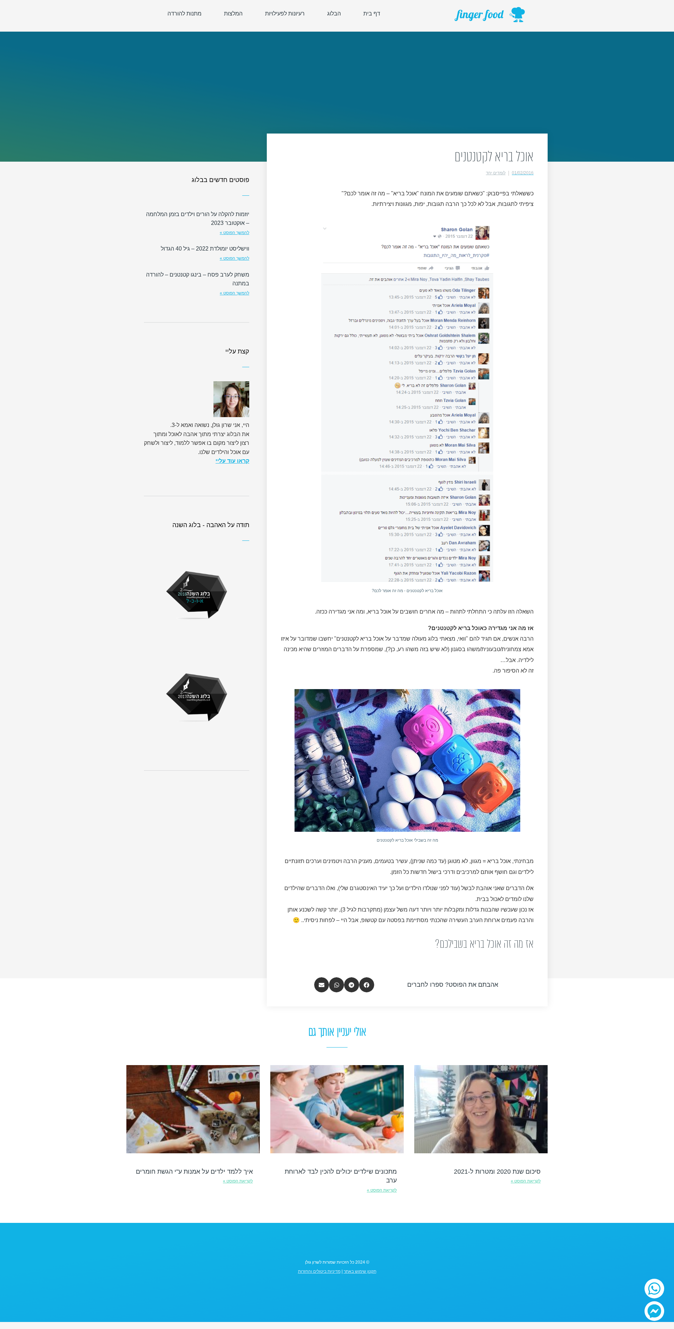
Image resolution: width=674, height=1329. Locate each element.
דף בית (371, 14)
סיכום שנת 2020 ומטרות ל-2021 (497, 1171)
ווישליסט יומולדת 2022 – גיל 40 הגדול (205, 249)
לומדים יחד (495, 172)
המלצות (233, 14)
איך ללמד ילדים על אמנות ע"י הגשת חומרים (194, 1171)
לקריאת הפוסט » (526, 1181)
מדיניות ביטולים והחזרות (319, 1271)
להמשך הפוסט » (234, 232)
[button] (366, 984)
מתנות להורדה (184, 14)
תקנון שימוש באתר (360, 1271)
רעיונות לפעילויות (285, 14)
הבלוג (334, 14)
